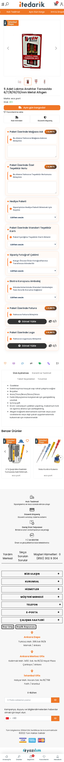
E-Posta (32, 612)
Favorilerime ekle (14, 112)
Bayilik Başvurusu (26, 626)
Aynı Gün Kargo (38, 11)
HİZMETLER (32, 589)
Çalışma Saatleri (32, 620)
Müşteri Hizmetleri (47, 556)
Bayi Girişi (8, 626)
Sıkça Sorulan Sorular (23, 556)
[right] (60, 457)
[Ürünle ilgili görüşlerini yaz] (23, 363)
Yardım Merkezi (8, 556)
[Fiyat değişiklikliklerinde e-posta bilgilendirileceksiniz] (41, 363)
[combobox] (8, 718)
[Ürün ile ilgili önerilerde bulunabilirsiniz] (58, 363)
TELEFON (32, 604)
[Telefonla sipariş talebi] (49, 363)
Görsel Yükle (28, 321)
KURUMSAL (32, 581)
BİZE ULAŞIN (32, 574)
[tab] (21, 373)
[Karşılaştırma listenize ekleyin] (32, 363)
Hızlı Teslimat (14, 11)
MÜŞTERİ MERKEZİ (32, 597)
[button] (8, 48)
